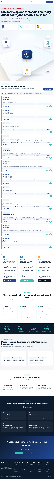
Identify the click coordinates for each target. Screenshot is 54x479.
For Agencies (18, 1)
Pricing (15, 469)
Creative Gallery (32, 469)
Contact (31, 471)
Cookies (20, 476)
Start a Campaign (7, 280)
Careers (47, 466)
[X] (50, 476)
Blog (39, 464)
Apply (23, 471)
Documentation (40, 466)
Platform (15, 464)
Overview (23, 464)
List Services (32, 466)
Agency (35, 453)
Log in (44, 1)
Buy (50, 106)
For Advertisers (7, 1)
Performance (24, 469)
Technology (23, 1)
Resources (28, 1)
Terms (17, 476)
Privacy (15, 476)
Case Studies (16, 471)
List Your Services (42, 280)
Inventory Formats (25, 466)
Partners (47, 469)
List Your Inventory (25, 280)
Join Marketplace (48, 89)
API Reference (40, 467)
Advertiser (19, 453)
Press (47, 467)
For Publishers (13, 1)
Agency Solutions (33, 467)
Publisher (27, 453)
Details (47, 106)
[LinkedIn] (48, 476)
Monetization (24, 467)
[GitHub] (52, 476)
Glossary (39, 471)
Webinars (39, 469)
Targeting (15, 467)
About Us (47, 464)
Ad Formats (16, 466)
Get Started (49, 1)
